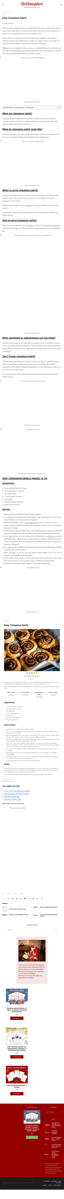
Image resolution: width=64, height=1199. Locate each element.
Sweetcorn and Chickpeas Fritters (18, 914)
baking (8, 893)
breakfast (31, 225)
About (50, 1185)
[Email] (37, 898)
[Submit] (33, 898)
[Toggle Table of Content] (58, 107)
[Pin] (16, 898)
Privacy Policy (57, 1185)
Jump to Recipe (9, 23)
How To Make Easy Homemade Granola (48, 915)
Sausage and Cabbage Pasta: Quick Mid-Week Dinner (56, 1125)
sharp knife (12, 743)
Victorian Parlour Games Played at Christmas (56, 1146)
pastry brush (13, 749)
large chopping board (27, 735)
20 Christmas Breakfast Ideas (17, 909)
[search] (56, 930)
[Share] (8, 898)
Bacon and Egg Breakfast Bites (48, 907)
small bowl (11, 731)
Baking (3, 14)
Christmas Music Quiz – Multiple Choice (56, 1139)
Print (32, 679)
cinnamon (21, 893)
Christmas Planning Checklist (55, 1132)
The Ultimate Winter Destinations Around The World (55, 1154)
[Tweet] (12, 898)
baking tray (41, 743)
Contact (45, 1185)
